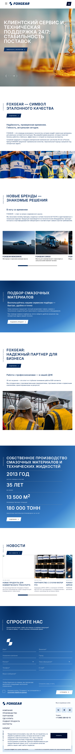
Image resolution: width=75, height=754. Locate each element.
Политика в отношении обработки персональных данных (52, 749)
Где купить (8, 718)
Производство (10, 713)
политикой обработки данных (17, 692)
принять (59, 735)
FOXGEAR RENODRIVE (12, 257)
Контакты (7, 724)
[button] (6, 76)
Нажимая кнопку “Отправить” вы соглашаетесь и (24, 691)
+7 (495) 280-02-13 (63, 718)
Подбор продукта (11, 721)
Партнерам (8, 716)
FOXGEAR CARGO (43, 257)
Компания (7, 710)
